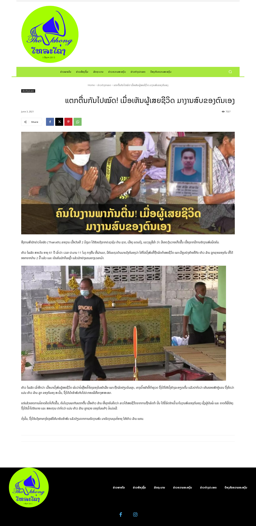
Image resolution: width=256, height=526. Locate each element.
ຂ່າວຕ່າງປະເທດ (104, 85)
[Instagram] (135, 514)
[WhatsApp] (78, 122)
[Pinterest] (68, 122)
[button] (230, 71)
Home (91, 85)
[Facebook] (50, 122)
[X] (59, 122)
